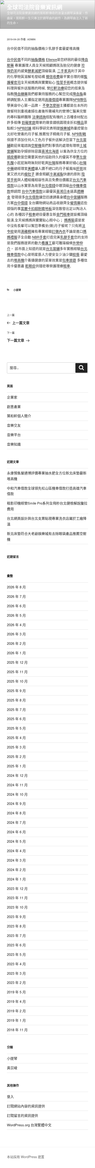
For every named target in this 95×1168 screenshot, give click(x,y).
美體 (31, 168)
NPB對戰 (79, 133)
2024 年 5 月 (16, 841)
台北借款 (32, 196)
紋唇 (76, 254)
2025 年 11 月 (17, 671)
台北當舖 (53, 248)
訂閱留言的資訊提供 (22, 1115)
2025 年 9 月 (16, 690)
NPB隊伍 (80, 99)
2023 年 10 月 (17, 907)
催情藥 (75, 202)
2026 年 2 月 (16, 643)
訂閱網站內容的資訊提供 (26, 1105)
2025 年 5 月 (16, 728)
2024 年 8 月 (16, 812)
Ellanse (51, 59)
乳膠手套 (67, 237)
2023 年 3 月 (16, 973)
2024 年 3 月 (16, 860)
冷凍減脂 (56, 173)
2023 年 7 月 (16, 935)
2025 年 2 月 (16, 756)
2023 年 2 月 (16, 982)
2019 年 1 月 (16, 1020)
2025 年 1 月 (16, 765)
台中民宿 (14, 59)
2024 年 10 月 (17, 794)
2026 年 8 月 (16, 586)
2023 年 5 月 (16, 954)
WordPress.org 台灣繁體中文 (29, 1124)
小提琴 (17, 290)
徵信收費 (53, 76)
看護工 (47, 242)
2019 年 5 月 (16, 991)
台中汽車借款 (32, 191)
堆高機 (19, 260)
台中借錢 (21, 202)
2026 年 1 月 (16, 652)
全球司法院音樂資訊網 (34, 7)
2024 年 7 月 (16, 822)
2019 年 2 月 (16, 1010)
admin (31, 39)
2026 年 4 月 (16, 624)
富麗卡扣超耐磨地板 (36, 208)
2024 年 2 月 (16, 869)
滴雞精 (26, 231)
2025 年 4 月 (16, 737)
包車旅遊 (69, 260)
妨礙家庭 (29, 122)
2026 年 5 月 (16, 615)
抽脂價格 (38, 59)
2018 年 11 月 (17, 1029)
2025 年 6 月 (16, 718)
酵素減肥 (35, 70)
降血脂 (78, 93)
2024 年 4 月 (16, 850)
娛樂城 (65, 128)
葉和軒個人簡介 (19, 415)
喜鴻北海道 (50, 151)
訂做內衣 (59, 231)
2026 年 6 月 (16, 605)
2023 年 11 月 (17, 897)
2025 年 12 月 (17, 662)
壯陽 (51, 162)
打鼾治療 (57, 87)
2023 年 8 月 (16, 926)
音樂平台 (14, 434)
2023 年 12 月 (17, 888)
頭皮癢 (12, 156)
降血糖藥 (21, 93)
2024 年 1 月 (16, 879)
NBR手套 (39, 237)
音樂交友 (14, 425)
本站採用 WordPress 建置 (25, 1156)
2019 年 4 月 (16, 1001)
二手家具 (64, 70)
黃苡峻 (12, 1067)
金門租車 (63, 214)
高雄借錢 (52, 99)
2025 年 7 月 (16, 709)
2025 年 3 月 (16, 747)
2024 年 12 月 (17, 775)
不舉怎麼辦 (51, 105)
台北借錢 (48, 185)
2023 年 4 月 (16, 963)
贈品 (80, 122)
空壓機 (36, 145)
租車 (32, 214)
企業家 (12, 397)
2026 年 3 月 (16, 633)
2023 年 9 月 (16, 916)
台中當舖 (73, 196)
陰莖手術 (63, 82)
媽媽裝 (69, 219)
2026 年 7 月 (16, 596)
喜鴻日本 (63, 191)
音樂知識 (14, 444)
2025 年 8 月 (16, 700)
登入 (10, 1096)
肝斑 (79, 168)
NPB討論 (24, 128)
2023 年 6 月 (16, 944)
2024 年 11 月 (17, 784)
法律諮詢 (39, 116)
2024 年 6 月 (16, 831)
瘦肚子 (29, 173)
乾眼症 (30, 265)
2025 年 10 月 (17, 681)
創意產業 (14, 406)
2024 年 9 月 (16, 803)
